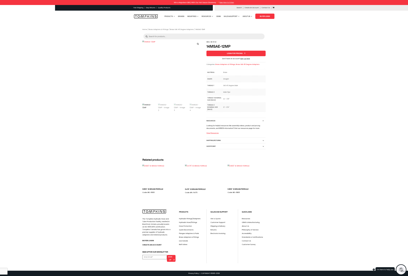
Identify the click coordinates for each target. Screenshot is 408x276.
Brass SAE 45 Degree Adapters (182, 29)
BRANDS (181, 16)
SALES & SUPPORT (230, 16)
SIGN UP (170, 258)
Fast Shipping (138, 8)
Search (239, 8)
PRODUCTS (168, 16)
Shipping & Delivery (217, 226)
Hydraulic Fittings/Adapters (189, 218)
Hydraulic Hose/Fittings (188, 222)
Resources (246, 218)
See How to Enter (227, 2)
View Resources (212, 133)
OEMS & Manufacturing (251, 222)
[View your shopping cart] (273, 8)
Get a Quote (215, 218)
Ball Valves (183, 244)
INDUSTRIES (191, 16)
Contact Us (265, 8)
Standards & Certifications (252, 237)
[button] (198, 44)
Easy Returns (150, 8)
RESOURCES (206, 16)
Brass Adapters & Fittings (158, 29)
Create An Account (251, 8)
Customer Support (217, 222)
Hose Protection (185, 226)
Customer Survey (249, 244)
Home (144, 29)
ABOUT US (246, 16)
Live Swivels (183, 241)
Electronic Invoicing (217, 233)
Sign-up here (245, 59)
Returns (213, 230)
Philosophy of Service (250, 230)
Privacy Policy (193, 273)
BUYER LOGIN (265, 16)
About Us (245, 226)
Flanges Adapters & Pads (189, 233)
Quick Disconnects (186, 230)
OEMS (218, 16)
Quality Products (164, 8)
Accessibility (246, 233)
